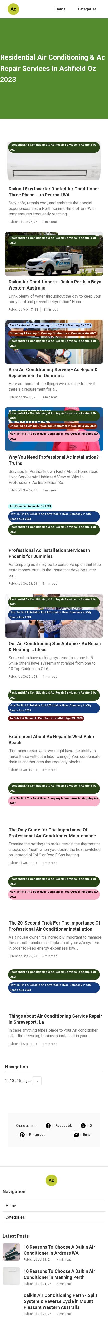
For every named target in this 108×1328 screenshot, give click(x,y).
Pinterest (37, 1135)
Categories (87, 9)
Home (60, 9)
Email (87, 1135)
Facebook (63, 1126)
